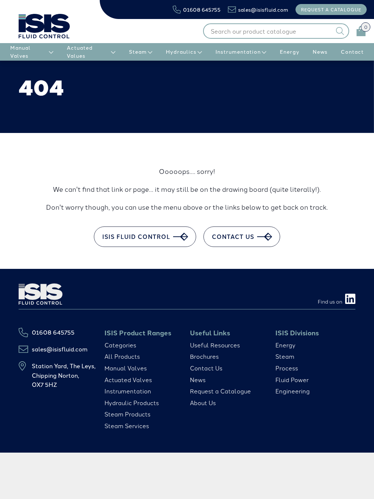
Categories (120, 345)
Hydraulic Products (131, 403)
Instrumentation (127, 391)
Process (286, 368)
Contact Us (206, 368)
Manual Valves (125, 368)
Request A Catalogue (331, 9)
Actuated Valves (128, 380)
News (198, 380)
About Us (203, 403)
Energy (285, 345)
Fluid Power (292, 380)
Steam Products (127, 414)
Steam (284, 356)
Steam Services (126, 426)
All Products (122, 356)
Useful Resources (215, 345)
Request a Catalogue (220, 391)
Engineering (292, 391)
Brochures (204, 356)
